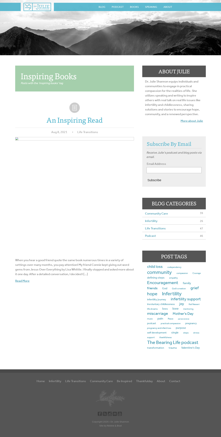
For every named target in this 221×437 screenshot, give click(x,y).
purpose (181, 327)
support (151, 337)
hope (152, 294)
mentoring (188, 309)
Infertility (151, 221)
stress (196, 332)
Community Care (156, 213)
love (175, 308)
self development (157, 332)
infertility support (186, 299)
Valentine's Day (190, 347)
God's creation (179, 288)
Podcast (118, 6)
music (150, 318)
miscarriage (157, 313)
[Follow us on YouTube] (120, 413)
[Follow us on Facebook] (100, 413)
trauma (173, 347)
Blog (102, 6)
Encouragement (162, 282)
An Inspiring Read (74, 119)
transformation (155, 347)
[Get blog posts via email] (115, 413)
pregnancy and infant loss (159, 328)
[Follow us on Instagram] (110, 413)
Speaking (151, 6)
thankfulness (165, 337)
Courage (197, 273)
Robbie (110, 425)
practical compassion (171, 323)
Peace (170, 318)
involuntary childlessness (161, 304)
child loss (155, 266)
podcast (151, 323)
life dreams (152, 309)
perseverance (183, 319)
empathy (173, 277)
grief (194, 287)
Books (134, 6)
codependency (174, 267)
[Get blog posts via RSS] (105, 413)
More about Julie (192, 121)
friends (152, 288)
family (187, 283)
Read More (22, 281)
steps (186, 332)
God (164, 288)
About (168, 6)
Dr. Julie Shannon (119, 421)
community (159, 272)
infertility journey (156, 299)
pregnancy (191, 323)
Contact (174, 381)
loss (165, 308)
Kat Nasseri (194, 304)
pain (160, 318)
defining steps (156, 277)
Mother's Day (183, 313)
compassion (182, 273)
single (175, 332)
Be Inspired (124, 381)
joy (181, 304)
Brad (119, 425)
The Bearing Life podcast (172, 342)
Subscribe (154, 180)
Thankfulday (144, 381)
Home (41, 381)
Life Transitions (87, 132)
